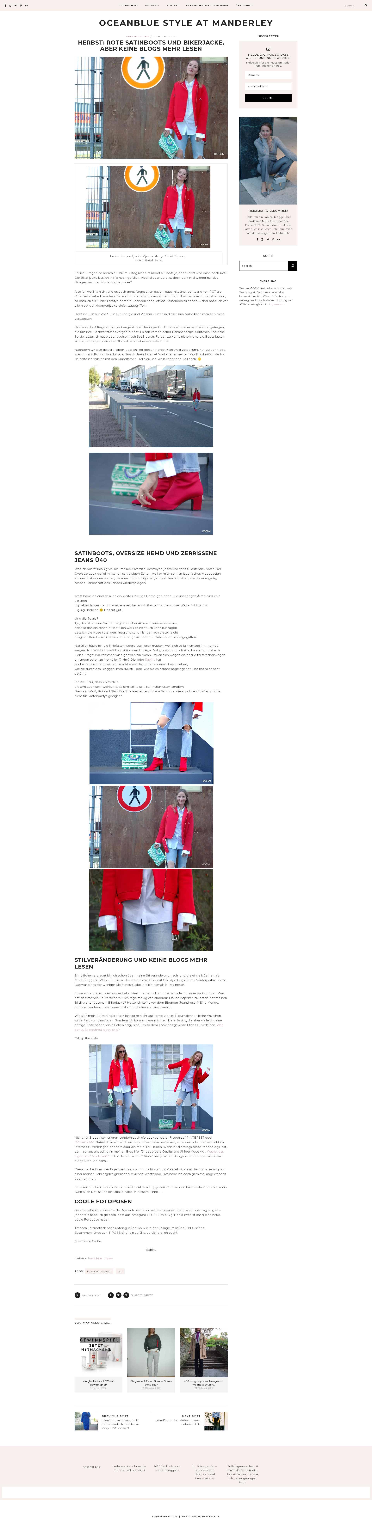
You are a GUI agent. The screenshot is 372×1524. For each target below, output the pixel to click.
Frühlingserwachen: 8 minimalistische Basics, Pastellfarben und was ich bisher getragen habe (243, 1474)
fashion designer (99, 1271)
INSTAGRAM (84, 1142)
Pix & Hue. (213, 1516)
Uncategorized (137, 36)
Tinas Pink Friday (100, 1258)
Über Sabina (244, 5)
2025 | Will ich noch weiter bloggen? (167, 1468)
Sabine (150, 659)
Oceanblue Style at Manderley (207, 5)
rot (120, 1271)
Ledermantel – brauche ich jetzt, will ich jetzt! (129, 1468)
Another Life (91, 1466)
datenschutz (129, 5)
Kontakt (173, 5)
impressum (152, 5)
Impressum (276, 304)
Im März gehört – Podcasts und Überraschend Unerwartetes (205, 1472)
